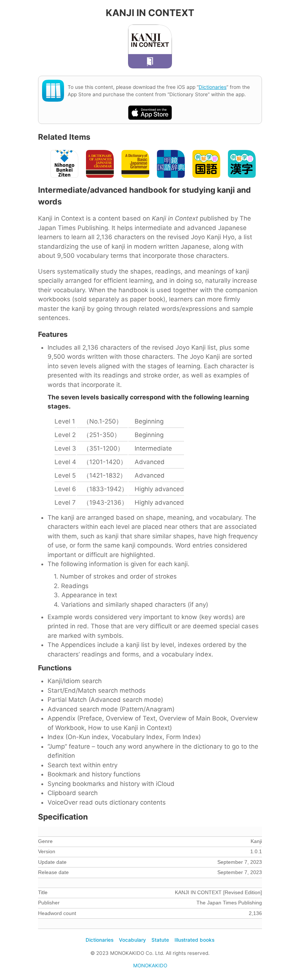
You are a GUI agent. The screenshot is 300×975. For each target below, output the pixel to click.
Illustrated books (194, 940)
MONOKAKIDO (150, 965)
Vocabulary (132, 940)
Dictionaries (212, 87)
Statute (160, 940)
